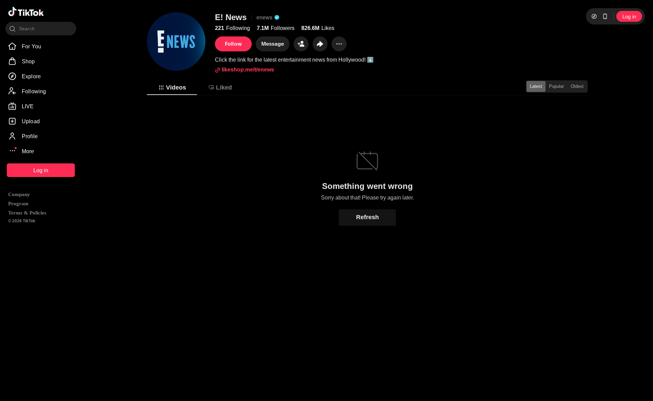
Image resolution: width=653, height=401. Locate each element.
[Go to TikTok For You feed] (26, 11)
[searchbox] (40, 28)
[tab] (172, 87)
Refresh (367, 217)
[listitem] (40, 46)
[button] (301, 43)
